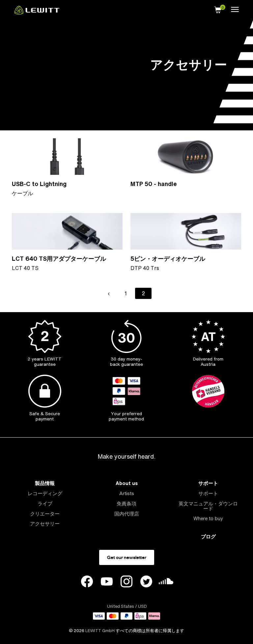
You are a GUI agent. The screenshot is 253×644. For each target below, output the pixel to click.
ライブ (45, 503)
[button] (217, 9)
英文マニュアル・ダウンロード (208, 506)
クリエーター (45, 513)
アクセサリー (45, 523)
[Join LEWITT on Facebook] (87, 582)
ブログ (208, 536)
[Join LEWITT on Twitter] (146, 582)
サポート (208, 483)
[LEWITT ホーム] (37, 13)
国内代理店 (126, 513)
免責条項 (126, 503)
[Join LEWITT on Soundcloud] (166, 583)
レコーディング (45, 493)
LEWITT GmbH (100, 631)
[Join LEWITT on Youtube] (107, 582)
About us (127, 483)
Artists (126, 493)
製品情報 (45, 483)
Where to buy (208, 518)
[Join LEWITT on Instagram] (126, 582)
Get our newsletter (126, 557)
